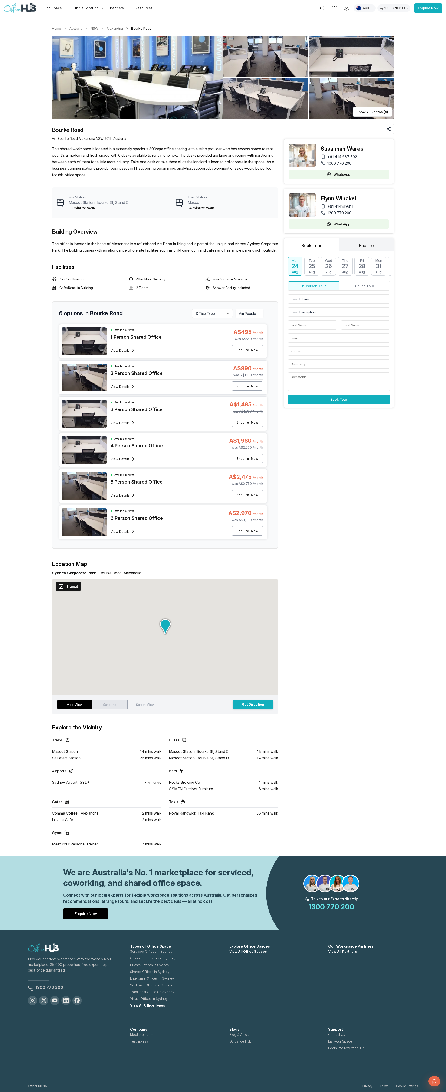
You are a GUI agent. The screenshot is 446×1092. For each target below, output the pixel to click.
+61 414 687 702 (342, 156)
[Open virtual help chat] (434, 1081)
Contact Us (336, 1035)
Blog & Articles (240, 1035)
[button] (223, 77)
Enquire (247, 350)
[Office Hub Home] (20, 8)
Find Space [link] (53, 8)
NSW (94, 28)
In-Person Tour (313, 286)
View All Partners (342, 951)
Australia (75, 28)
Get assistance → (391, 1069)
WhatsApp (342, 174)
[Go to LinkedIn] (66, 1000)
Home (56, 28)
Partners (117, 8)
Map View (74, 705)
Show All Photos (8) (372, 112)
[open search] (322, 8)
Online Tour (364, 286)
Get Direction (253, 704)
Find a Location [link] (85, 8)
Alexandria (115, 28)
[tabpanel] (339, 330)
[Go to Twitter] (43, 1000)
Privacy (367, 1086)
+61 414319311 (340, 206)
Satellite (110, 705)
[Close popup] (435, 1049)
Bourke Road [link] (141, 28)
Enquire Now (428, 8)
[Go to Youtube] (54, 1000)
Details (120, 350)
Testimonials (139, 1041)
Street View (145, 705)
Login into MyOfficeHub (346, 1048)
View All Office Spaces (248, 951)
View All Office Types (147, 1005)
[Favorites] (334, 8)
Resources (144, 8)
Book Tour (339, 399)
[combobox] (339, 299)
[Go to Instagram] (32, 1000)
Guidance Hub (240, 1041)
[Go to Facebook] (77, 1000)
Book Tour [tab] (311, 245)
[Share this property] (389, 129)
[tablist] (339, 244)
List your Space (340, 1041)
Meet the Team (141, 1035)
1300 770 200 (339, 163)
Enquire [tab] (366, 245)
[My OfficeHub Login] (346, 8)
